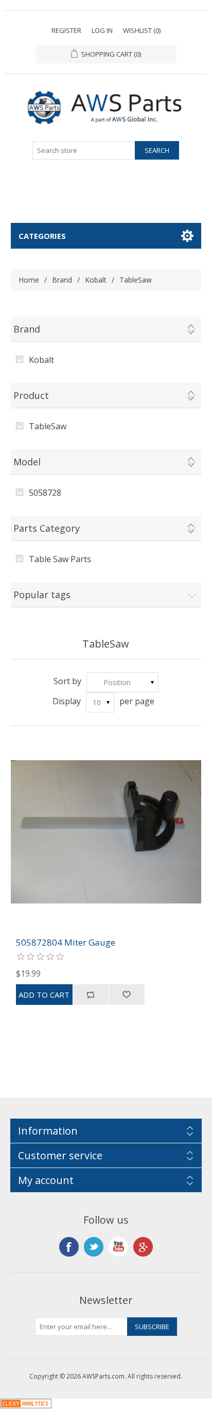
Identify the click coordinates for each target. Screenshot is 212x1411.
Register (66, 30)
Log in (102, 30)
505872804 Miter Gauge (65, 942)
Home (29, 280)
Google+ (143, 1247)
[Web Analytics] (25, 1405)
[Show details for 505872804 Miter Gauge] (106, 831)
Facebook (69, 1247)
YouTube (118, 1247)
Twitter (93, 1247)
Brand (62, 280)
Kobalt (96, 280)
